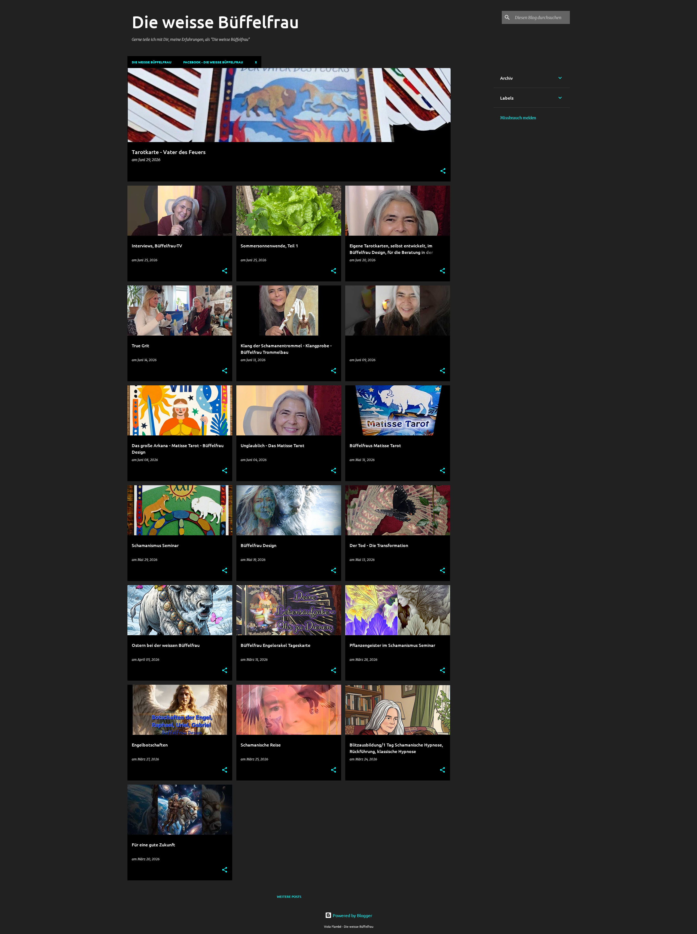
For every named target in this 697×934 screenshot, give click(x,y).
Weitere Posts (289, 896)
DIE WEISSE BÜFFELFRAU (151, 62)
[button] (443, 171)
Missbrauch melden (518, 117)
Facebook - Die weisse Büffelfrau (213, 62)
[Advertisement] (472, 149)
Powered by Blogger (352, 915)
